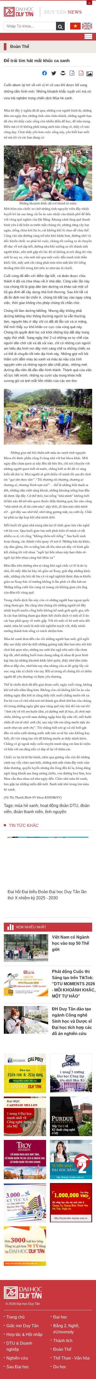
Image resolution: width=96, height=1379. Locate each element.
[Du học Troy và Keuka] (25, 1159)
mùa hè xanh (26, 805)
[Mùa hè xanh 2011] (89, 74)
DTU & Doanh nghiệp (19, 1346)
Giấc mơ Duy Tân (22, 1326)
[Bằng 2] (71, 1159)
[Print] (63, 74)
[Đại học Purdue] (71, 1116)
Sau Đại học (17, 1367)
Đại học (60, 1317)
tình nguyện (55, 812)
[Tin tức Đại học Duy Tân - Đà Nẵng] (43, 11)
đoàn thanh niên (28, 812)
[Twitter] (54, 74)
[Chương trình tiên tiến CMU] (25, 1116)
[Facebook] (44, 74)
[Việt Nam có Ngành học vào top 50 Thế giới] (26, 947)
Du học (59, 1367)
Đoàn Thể (62, 1349)
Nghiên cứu (17, 1358)
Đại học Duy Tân (28, 1304)
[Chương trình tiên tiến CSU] (25, 1073)
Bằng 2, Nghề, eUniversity (66, 1329)
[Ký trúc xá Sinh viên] (25, 1203)
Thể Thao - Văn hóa (71, 1358)
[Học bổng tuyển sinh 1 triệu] (71, 1202)
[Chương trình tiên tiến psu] (71, 1073)
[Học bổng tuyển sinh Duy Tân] (25, 1246)
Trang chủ (15, 1317)
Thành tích (62, 1340)
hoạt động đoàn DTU (59, 805)
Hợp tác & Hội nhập (24, 1334)
